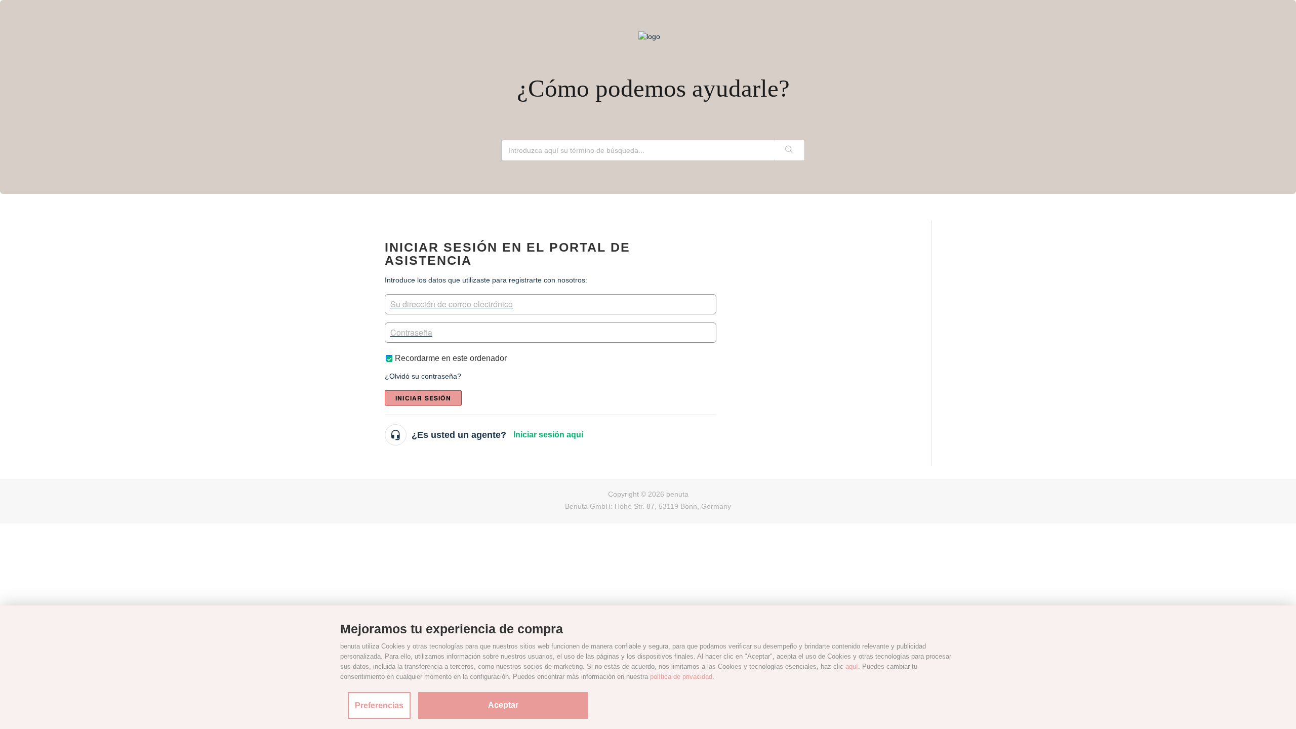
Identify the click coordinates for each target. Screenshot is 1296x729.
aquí (851, 666)
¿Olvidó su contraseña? (423, 376)
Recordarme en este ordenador (451, 358)
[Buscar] (789, 150)
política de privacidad (681, 676)
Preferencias (379, 705)
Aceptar (503, 705)
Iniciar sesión (423, 397)
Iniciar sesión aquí (548, 434)
